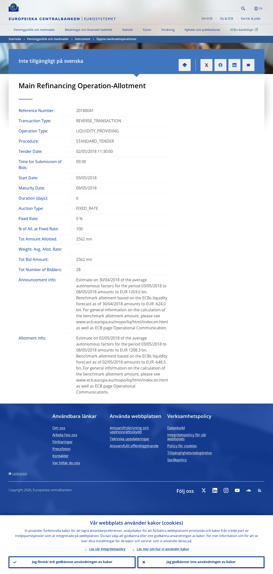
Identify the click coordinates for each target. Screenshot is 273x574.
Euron (147, 30)
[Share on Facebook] (220, 65)
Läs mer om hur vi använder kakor (163, 549)
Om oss (58, 428)
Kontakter (60, 456)
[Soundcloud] (248, 490)
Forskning (168, 30)
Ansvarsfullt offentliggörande (134, 446)
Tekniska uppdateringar (129, 439)
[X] (203, 490)
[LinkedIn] (215, 490)
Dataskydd (176, 428)
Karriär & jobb (250, 18)
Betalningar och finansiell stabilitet (88, 30)
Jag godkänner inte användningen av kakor (201, 562)
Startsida (15, 39)
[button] (250, 8)
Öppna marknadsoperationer (116, 39)
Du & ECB (226, 18)
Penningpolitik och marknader (34, 30)
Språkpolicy (177, 460)
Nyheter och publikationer (202, 30)
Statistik (127, 30)
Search (243, 8)
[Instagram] (226, 490)
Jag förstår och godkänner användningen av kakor (72, 562)
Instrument (82, 39)
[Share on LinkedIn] (234, 65)
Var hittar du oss (66, 463)
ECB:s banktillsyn (241, 30)
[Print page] (185, 65)
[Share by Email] (248, 65)
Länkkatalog (19, 473)
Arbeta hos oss (64, 435)
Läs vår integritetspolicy (107, 549)
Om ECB (206, 18)
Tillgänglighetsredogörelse (189, 453)
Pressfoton (61, 449)
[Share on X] (206, 65)
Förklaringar (62, 442)
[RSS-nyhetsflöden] (259, 490)
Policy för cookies (182, 446)
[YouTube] (237, 490)
